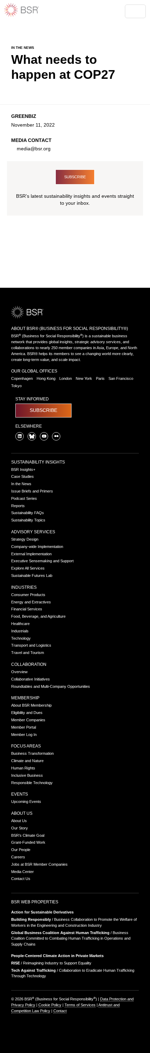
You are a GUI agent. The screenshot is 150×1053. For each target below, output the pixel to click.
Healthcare (20, 624)
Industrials (20, 631)
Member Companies (28, 720)
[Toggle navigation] (135, 11)
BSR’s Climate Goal (27, 835)
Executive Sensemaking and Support (42, 561)
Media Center (22, 872)
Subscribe (75, 177)
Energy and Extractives (31, 602)
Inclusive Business (27, 775)
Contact (60, 1011)
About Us (21, 813)
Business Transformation (32, 753)
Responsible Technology (32, 783)
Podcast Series (24, 498)
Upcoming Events (26, 801)
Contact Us (20, 879)
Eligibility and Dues (27, 712)
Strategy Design (24, 539)
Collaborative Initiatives (30, 679)
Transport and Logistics (31, 645)
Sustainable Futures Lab (31, 575)
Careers (18, 857)
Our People (20, 850)
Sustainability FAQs (27, 513)
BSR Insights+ (23, 469)
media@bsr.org (34, 148)
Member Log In (24, 734)
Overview (19, 672)
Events (19, 794)
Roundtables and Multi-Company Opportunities (50, 686)
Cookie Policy (49, 1005)
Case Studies (22, 476)
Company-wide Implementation (37, 546)
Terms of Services (80, 1005)
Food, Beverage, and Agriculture (38, 616)
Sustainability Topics (28, 520)
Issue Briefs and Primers (32, 491)
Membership (25, 697)
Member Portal (23, 727)
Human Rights (23, 768)
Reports (18, 506)
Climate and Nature (27, 761)
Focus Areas (26, 746)
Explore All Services (28, 568)
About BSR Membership (31, 705)
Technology (21, 638)
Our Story (19, 828)
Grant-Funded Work (28, 842)
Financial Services (26, 609)
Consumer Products (28, 595)
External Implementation (31, 554)
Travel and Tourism (27, 652)
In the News (21, 484)
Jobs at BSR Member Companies (39, 864)
